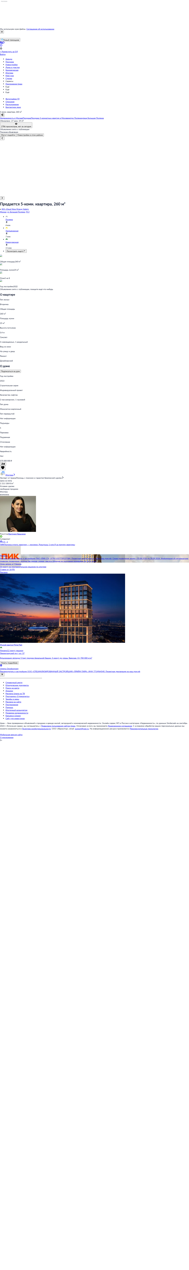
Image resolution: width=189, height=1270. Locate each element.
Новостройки (12, 64)
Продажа (10, 61)
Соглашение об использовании (40, 29)
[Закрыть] (2, 31)
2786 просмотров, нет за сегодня (16, 126)
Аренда (9, 59)
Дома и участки (13, 67)
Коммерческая (12, 70)
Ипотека (9, 73)
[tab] (8, 135)
